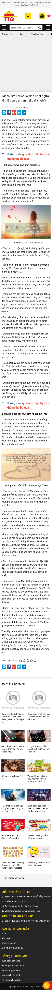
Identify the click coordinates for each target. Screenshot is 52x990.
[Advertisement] (26, 64)
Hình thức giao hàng (10, 970)
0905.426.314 (18, 901)
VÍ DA (3, 933)
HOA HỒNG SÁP (8, 943)
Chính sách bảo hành (10, 975)
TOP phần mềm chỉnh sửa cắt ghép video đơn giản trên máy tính (13, 808)
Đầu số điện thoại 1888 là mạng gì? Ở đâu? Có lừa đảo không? (12, 749)
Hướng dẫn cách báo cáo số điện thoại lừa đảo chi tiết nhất (38, 716)
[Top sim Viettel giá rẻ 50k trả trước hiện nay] (39, 825)
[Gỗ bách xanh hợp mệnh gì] (13, 765)
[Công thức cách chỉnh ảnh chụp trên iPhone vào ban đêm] (39, 736)
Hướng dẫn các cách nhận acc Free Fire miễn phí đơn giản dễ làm (38, 808)
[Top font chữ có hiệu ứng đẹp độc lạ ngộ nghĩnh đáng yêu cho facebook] (13, 852)
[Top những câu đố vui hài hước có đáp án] (39, 852)
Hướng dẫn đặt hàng (10, 961)
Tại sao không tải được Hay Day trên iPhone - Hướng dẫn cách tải (37, 779)
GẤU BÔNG (6, 938)
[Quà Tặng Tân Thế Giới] (9, 16)
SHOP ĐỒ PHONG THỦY (12, 948)
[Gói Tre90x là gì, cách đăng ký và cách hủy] (13, 825)
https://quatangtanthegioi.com (26, 911)
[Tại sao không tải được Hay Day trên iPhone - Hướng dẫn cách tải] (39, 765)
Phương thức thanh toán (12, 965)
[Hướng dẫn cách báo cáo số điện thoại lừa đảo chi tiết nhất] (39, 699)
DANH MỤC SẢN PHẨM (4, 27)
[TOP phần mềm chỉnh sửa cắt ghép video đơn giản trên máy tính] (13, 795)
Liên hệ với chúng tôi (10, 980)
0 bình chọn (21, 107)
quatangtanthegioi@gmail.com (24, 906)
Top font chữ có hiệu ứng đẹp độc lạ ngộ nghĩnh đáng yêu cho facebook (12, 865)
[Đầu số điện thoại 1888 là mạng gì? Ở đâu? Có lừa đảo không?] (13, 736)
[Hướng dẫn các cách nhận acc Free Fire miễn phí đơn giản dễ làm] (39, 795)
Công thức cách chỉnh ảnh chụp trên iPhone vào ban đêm (38, 749)
